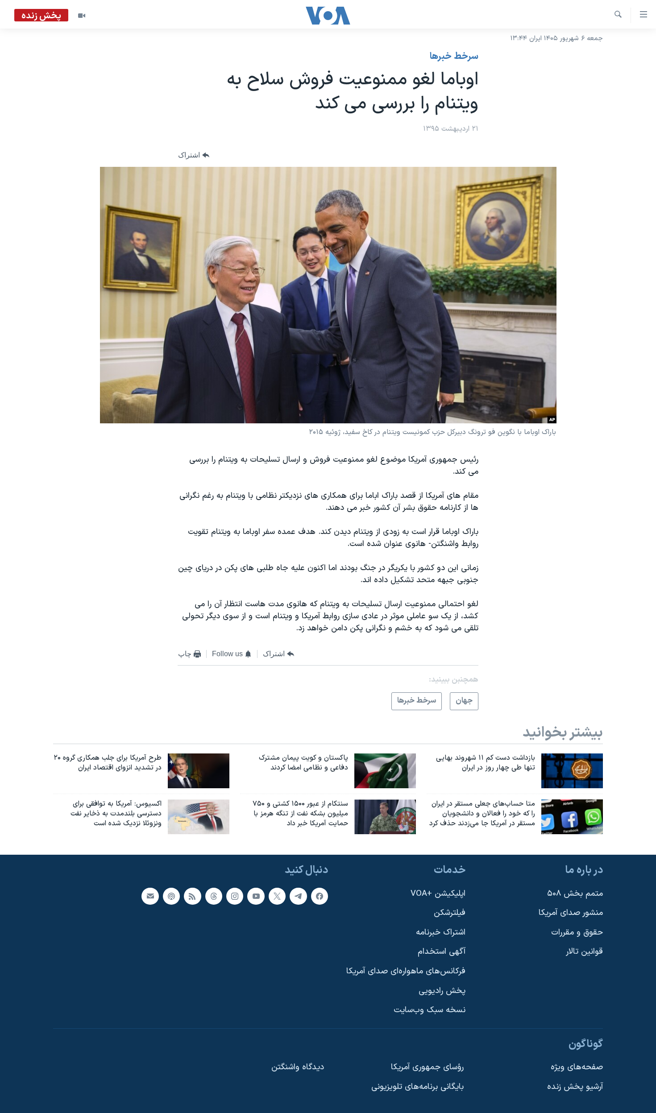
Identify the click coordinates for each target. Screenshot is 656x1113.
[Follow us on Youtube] (255, 895)
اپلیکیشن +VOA (438, 893)
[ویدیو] (81, 15)
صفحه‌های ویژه (577, 1067)
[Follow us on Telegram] (298, 895)
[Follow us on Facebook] (319, 895)
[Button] (193, 155)
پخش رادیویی (442, 991)
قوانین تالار (584, 952)
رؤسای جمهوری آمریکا (427, 1067)
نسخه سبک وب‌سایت (429, 1010)
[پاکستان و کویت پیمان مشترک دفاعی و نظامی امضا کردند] (385, 770)
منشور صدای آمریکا (571, 913)
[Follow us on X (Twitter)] (277, 895)
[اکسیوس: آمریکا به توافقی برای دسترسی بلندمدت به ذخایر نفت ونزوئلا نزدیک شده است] (198, 816)
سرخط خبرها (454, 57)
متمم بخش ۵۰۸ (575, 893)
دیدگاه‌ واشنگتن (297, 1067)
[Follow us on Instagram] (234, 895)
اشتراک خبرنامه (440, 933)
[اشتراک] (149, 895)
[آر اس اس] (192, 895)
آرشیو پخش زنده (575, 1087)
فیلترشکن (449, 913)
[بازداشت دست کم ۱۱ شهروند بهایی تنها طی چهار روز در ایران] (572, 770)
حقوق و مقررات (577, 933)
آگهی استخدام (441, 952)
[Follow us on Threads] (213, 895)
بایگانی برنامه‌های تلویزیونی (417, 1087)
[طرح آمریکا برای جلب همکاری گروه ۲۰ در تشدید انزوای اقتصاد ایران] (198, 770)
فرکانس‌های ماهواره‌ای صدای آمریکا (405, 971)
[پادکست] (171, 895)
